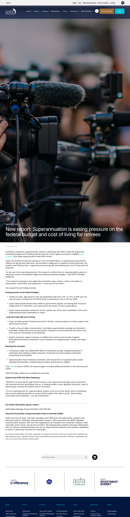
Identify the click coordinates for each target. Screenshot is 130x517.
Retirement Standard (89, 3)
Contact (112, 3)
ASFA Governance (11, 514)
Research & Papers (78, 514)
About (28, 11)
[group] (20, 482)
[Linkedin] (122, 2)
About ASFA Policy (78, 511)
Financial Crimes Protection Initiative (96, 514)
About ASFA (9, 511)
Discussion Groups (62, 514)
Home (8, 3)
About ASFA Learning (46, 511)
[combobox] (65, 457)
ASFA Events (26, 511)
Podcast (92, 511)
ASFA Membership (62, 511)
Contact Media (111, 514)
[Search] (86, 457)
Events (36, 11)
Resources (73, 11)
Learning (45, 11)
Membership (55, 11)
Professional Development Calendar (30, 514)
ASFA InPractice (86, 11)
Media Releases (112, 511)
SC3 (79, 3)
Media (75, 3)
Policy (65, 11)
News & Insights (103, 3)
